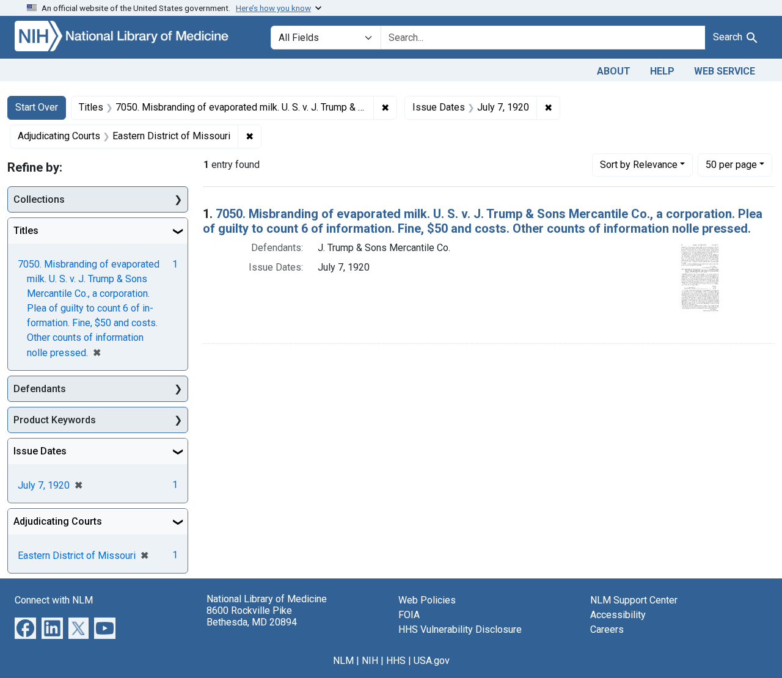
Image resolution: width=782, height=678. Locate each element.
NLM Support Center (634, 600)
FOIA (409, 615)
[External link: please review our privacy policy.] (25, 627)
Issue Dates (40, 451)
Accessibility (618, 615)
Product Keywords (54, 420)
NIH (370, 660)
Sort (639, 164)
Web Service (724, 71)
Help (662, 71)
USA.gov (432, 660)
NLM (343, 660)
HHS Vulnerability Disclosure (460, 629)
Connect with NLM (54, 600)
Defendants (39, 389)
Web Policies (427, 600)
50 (731, 164)
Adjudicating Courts (57, 521)
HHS (396, 660)
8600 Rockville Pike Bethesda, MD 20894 (251, 616)
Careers (607, 629)
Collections (39, 199)
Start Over (36, 107)
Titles (25, 230)
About (613, 71)
